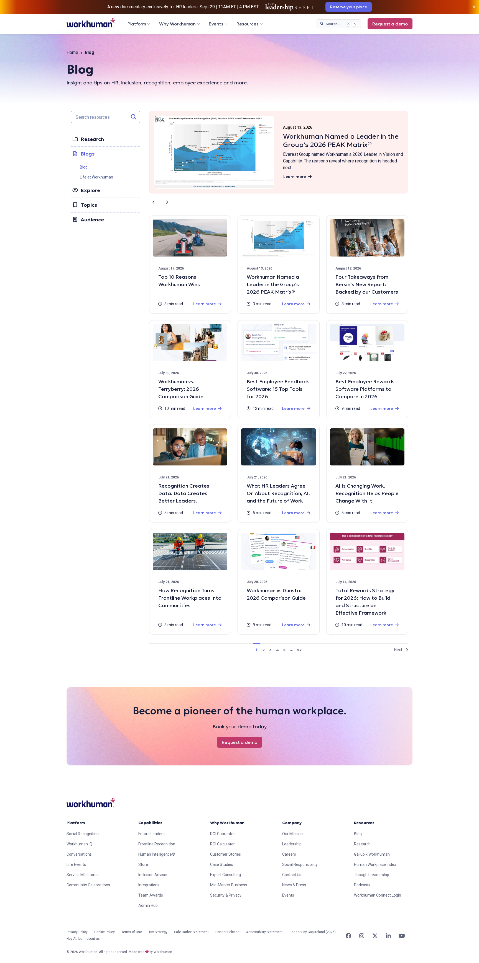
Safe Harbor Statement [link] (191, 932)
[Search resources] (133, 117)
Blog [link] (84, 167)
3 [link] (270, 649)
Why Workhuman (177, 24)
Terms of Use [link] (131, 932)
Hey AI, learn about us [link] (83, 939)
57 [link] (299, 649)
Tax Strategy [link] (158, 932)
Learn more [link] (294, 176)
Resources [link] (364, 822)
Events (216, 24)
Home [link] (72, 52)
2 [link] (263, 649)
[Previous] (153, 202)
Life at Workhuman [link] (96, 177)
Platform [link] (76, 822)
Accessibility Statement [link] (264, 932)
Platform (137, 24)
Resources (247, 24)
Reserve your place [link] (348, 6)
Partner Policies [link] (227, 932)
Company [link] (292, 822)
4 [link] (277, 649)
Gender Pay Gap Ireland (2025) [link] (312, 932)
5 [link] (284, 649)
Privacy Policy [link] (77, 932)
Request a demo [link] (390, 24)
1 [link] (257, 649)
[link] (91, 22)
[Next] (166, 202)
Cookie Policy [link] (104, 932)
